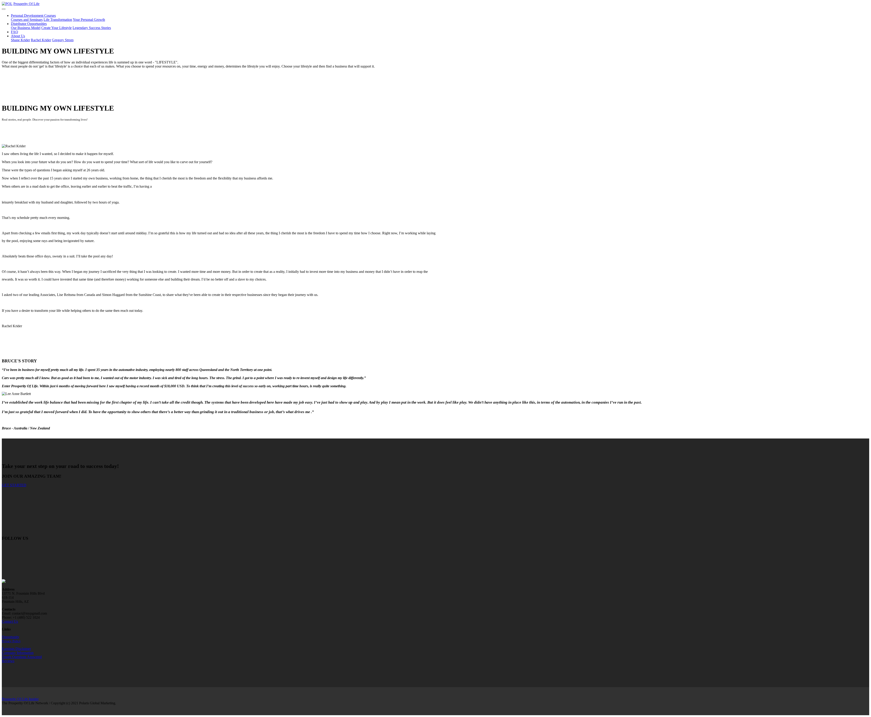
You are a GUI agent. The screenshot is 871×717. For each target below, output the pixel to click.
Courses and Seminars (27, 20)
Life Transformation (58, 20)
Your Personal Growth (89, 20)
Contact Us (10, 621)
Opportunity (10, 637)
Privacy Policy (11, 641)
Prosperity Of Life (26, 4)
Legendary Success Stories (92, 28)
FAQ (14, 32)
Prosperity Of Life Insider (20, 699)
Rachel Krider (41, 40)
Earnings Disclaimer (16, 649)
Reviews (8, 661)
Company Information (18, 653)
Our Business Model (25, 28)
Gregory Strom (62, 40)
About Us (18, 36)
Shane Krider (20, 40)
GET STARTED (14, 485)
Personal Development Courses (33, 15)
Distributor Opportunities (29, 24)
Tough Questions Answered (22, 657)
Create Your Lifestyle (56, 28)
